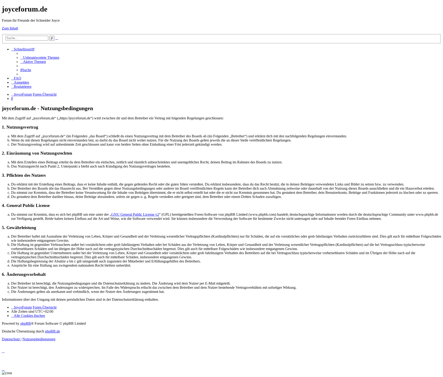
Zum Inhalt (10, 28)
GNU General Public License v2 (135, 214)
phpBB (25, 323)
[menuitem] (39, 57)
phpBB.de (52, 331)
